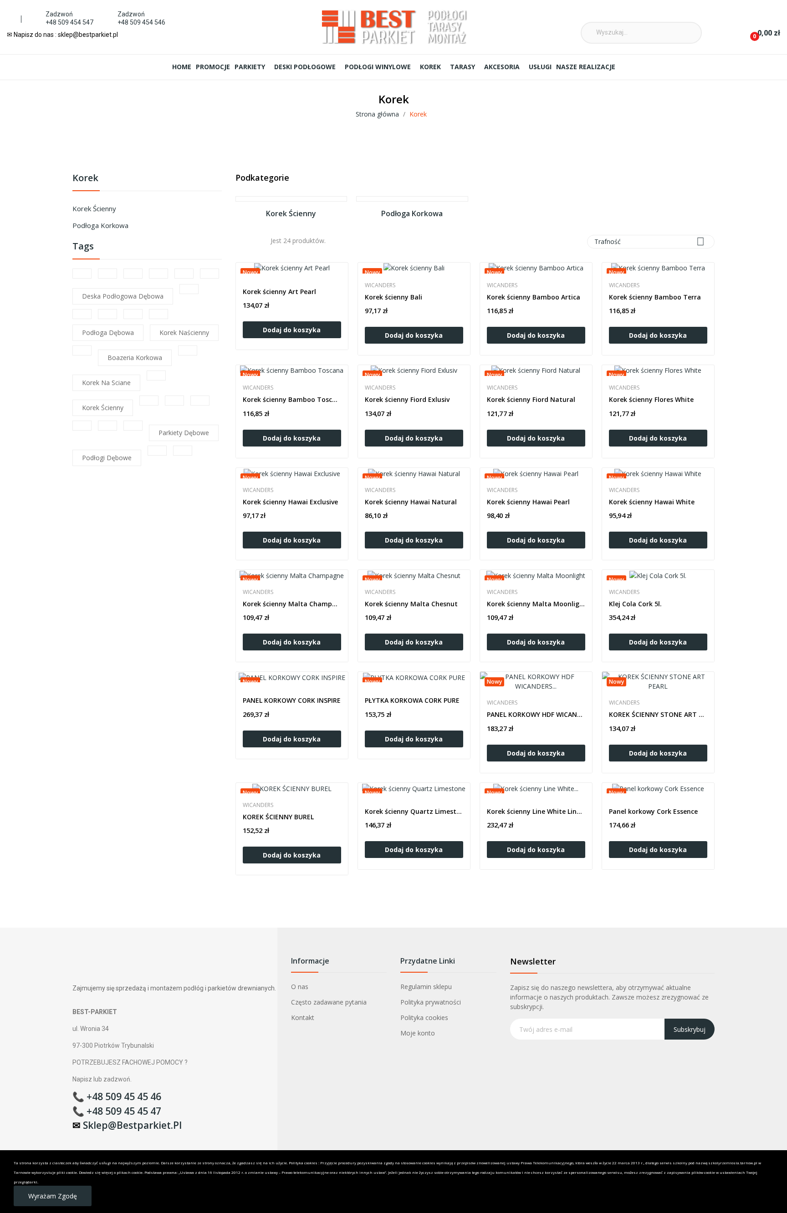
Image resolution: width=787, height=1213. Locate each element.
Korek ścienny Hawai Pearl (528, 501)
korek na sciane (106, 382)
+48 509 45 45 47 (124, 1111)
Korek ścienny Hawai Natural (411, 501)
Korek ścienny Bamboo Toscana (292, 399)
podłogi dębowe (107, 457)
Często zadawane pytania (329, 1002)
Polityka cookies (424, 1017)
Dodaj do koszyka (292, 329)
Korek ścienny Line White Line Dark (536, 811)
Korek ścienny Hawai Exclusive (290, 501)
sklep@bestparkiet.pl (132, 1125)
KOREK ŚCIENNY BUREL (278, 816)
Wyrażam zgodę (52, 1196)
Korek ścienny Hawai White (652, 501)
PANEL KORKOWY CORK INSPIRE (292, 700)
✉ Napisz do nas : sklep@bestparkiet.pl (62, 34)
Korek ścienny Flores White (651, 399)
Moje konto (417, 1033)
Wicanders (380, 285)
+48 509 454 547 (69, 22)
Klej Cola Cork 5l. (635, 603)
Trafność (649, 241)
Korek (85, 178)
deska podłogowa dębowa (123, 296)
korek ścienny (102, 407)
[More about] (82, 274)
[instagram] (494, 16)
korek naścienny (184, 332)
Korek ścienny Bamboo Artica (533, 297)
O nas (299, 986)
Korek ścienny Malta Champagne (292, 603)
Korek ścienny (94, 208)
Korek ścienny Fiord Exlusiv (407, 399)
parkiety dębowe (183, 432)
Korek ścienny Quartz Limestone (414, 811)
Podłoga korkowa (100, 225)
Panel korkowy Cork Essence (653, 811)
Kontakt (302, 1017)
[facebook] (480, 16)
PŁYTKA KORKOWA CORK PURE (412, 700)
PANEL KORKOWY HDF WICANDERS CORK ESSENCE (536, 714)
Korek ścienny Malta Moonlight (536, 603)
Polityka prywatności (430, 1002)
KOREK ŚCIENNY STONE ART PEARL (658, 714)
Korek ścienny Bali (393, 297)
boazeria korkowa (134, 357)
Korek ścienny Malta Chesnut (411, 603)
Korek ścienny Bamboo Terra (655, 297)
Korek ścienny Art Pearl (279, 291)
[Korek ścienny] (291, 199)
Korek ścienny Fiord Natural (531, 399)
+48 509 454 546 (141, 22)
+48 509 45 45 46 (124, 1096)
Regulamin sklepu (426, 986)
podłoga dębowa (108, 332)
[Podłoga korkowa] (412, 199)
